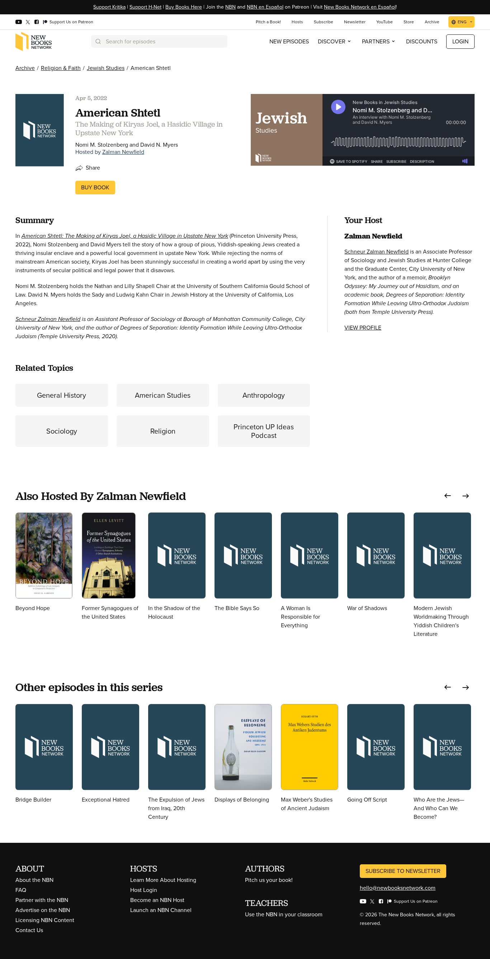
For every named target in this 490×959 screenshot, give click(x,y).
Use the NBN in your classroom (283, 914)
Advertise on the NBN (42, 910)
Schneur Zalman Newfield (47, 319)
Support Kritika (109, 7)
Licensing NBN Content (44, 920)
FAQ (20, 890)
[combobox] (159, 41)
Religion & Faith (61, 68)
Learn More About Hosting (163, 880)
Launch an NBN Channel (161, 910)
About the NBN (34, 880)
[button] (448, 496)
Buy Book (95, 187)
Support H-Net (145, 7)
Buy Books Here (183, 7)
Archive (25, 68)
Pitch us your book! (269, 880)
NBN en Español (265, 7)
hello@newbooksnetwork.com (397, 888)
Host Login (143, 890)
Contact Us (29, 930)
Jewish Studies (105, 68)
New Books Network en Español (360, 7)
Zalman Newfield (123, 152)
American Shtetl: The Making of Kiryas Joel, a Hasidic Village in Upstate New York (125, 236)
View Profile (362, 327)
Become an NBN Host (157, 900)
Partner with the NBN (41, 900)
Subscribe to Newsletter (403, 871)
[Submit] (97, 41)
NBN (230, 7)
